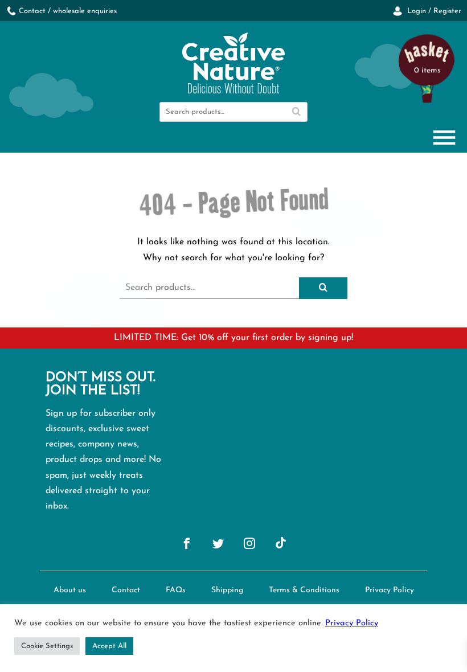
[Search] (296, 112)
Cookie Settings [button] (47, 646)
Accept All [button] (109, 646)
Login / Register (433, 11)
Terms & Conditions (304, 590)
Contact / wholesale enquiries (68, 11)
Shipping (227, 590)
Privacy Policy (389, 590)
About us (70, 590)
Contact (126, 590)
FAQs (176, 590)
